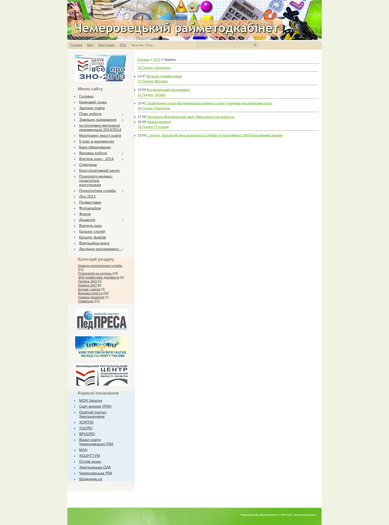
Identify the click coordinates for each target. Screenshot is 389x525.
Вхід (90, 45)
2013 (156, 59)
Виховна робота (90, 293)
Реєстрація (106, 45)
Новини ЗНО (87, 285)
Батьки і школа (89, 289)
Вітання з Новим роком (164, 76)
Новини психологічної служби (100, 266)
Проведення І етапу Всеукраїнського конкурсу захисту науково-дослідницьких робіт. (210, 103)
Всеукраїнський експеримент (168, 90)
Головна (76, 45)
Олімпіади (85, 301)
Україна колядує (159, 122)
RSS (123, 45)
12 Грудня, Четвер (151, 95)
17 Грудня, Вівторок (153, 81)
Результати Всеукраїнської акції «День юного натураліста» (191, 117)
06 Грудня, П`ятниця (153, 127)
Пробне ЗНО (87, 281)
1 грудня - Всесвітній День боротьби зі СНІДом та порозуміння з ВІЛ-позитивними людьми (214, 135)
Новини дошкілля (91, 297)
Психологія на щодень (95, 273)
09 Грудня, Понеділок (154, 108)
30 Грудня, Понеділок (154, 68)
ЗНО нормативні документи (98, 277)
